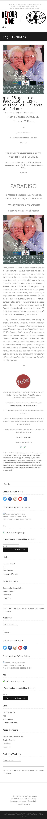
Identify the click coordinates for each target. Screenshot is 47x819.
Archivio (11, 453)
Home (8, 813)
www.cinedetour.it (16, 405)
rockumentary (30, 467)
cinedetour (30, 113)
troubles (37, 467)
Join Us (14, 813)
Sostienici (19, 437)
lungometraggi (13, 465)
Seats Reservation (25, 813)
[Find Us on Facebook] (24, 2)
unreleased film (8, 470)
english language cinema (23, 453)
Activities (34, 815)
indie (33, 463)
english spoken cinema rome (16, 460)
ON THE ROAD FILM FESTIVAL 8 (13, 815)
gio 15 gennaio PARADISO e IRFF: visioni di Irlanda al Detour (22, 103)
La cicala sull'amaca (10, 574)
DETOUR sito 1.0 (9, 564)
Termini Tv (7, 598)
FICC (4, 567)
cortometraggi (16, 458)
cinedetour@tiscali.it (30, 405)
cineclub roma (16, 455)
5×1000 (27, 815)
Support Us (27, 437)
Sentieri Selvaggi (9, 591)
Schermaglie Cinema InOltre (13, 588)
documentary (26, 458)
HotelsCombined (12, 608)
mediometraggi (24, 465)
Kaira (28, 804)
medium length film (35, 465)
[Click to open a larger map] (13, 533)
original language (19, 467)
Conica (23, 804)
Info (21, 817)
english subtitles (31, 460)
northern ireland (8, 467)
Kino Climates (8, 571)
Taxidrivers (7, 595)
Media (41, 815)
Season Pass (37, 813)
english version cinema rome (22, 463)
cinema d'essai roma (28, 455)
